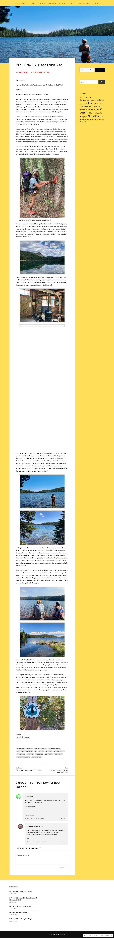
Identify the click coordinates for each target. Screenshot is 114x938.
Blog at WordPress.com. (57, 934)
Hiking (37, 748)
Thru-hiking (58, 754)
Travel (63, 3)
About (23, 3)
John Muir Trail (98, 104)
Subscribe (100, 70)
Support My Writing (84, 3)
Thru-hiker (39, 754)
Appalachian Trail (90, 97)
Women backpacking (23, 757)
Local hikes (93, 106)
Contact (97, 3)
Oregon (43, 748)
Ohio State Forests (90, 110)
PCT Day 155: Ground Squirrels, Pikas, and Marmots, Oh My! (23, 899)
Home (16, 3)
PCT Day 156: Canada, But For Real (20, 892)
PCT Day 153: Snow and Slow (19, 912)
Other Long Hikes (51, 3)
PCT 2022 (31, 3)
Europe (82, 104)
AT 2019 (40, 3)
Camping (30, 748)
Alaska (82, 97)
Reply (64, 818)
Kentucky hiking (85, 106)
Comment (62, 867)
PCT (36, 751)
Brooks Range (94, 100)
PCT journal (21, 754)
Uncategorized (99, 119)
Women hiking (36, 757)
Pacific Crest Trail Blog (24, 751)
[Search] (101, 82)
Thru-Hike (30, 754)
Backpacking (21, 748)
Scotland (93, 113)
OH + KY (72, 3)
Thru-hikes (48, 754)
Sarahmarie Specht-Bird (41, 72)
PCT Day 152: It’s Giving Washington (21, 919)
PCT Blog (49, 751)
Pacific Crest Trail (55, 748)
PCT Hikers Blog (59, 751)
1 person (32, 815)
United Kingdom (85, 122)
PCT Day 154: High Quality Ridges (20, 906)
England (101, 100)
